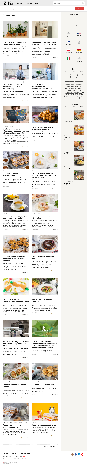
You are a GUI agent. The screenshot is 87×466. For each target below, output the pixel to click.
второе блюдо (78, 77)
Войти (79, 9)
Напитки (9, 213)
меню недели (68, 88)
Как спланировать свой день (44, 425)
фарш (73, 98)
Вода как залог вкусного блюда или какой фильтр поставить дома (16, 343)
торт (66, 98)
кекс (73, 86)
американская (79, 35)
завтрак (81, 78)
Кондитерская (28, 3)
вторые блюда (67, 78)
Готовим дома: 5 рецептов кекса (43, 257)
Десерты (38, 254)
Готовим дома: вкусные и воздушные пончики (42, 128)
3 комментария (25, 397)
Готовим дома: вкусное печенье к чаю (12, 174)
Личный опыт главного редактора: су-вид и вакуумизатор (12, 86)
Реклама (11, 126)
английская (69, 44)
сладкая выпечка (68, 96)
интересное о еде (79, 84)
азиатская (68, 36)
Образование (5, 126)
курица (76, 86)
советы (74, 96)
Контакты (15, 453)
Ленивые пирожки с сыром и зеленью (14, 385)
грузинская (69, 52)
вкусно (72, 77)
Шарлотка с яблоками (67, 152)
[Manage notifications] (3, 462)
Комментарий (26, 55)
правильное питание (68, 92)
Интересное (10, 124)
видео (68, 77)
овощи (81, 88)
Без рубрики (5, 170)
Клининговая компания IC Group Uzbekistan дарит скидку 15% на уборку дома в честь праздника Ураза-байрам (45, 344)
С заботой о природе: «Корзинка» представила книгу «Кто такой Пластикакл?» (16, 131)
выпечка (73, 78)
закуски (72, 80)
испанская (79, 52)
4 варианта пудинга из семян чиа (67, 137)
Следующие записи (49, 446)
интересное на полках (18, 124)
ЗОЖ (72, 75)
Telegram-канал (25, 453)
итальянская (68, 61)
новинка (77, 88)
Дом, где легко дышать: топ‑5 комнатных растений (15, 43)
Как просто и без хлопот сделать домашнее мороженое (16, 300)
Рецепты (19, 3)
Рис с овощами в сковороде (68, 167)
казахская (79, 61)
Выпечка (34, 124)
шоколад (77, 98)
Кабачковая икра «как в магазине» (68, 122)
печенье (69, 90)
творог (81, 96)
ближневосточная (79, 45)
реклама (82, 92)
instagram (68, 75)
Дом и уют (5, 39)
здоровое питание (78, 80)
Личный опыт (20, 82)
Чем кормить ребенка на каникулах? (42, 300)
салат (76, 94)
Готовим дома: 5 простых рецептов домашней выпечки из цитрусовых (44, 175)
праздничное (76, 92)
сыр (78, 96)
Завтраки (21, 381)
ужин (69, 98)
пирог (74, 90)
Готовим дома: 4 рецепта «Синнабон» (42, 217)
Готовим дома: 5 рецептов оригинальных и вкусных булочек (14, 258)
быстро (75, 75)
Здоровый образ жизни (12, 82)
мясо (73, 88)
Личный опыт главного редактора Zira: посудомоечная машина (42, 86)
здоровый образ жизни (70, 82)
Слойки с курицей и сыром (43, 384)
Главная (5, 9)
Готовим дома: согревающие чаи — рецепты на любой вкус (15, 217)
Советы (38, 296)
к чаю (80, 86)
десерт (77, 78)
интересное (79, 82)
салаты (80, 94)
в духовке (80, 75)
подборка (78, 90)
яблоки (81, 98)
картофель (68, 86)
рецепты (72, 94)
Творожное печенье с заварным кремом (12, 426)
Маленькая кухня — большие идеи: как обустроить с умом (44, 43)
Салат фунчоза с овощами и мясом (68, 183)
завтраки (67, 80)
